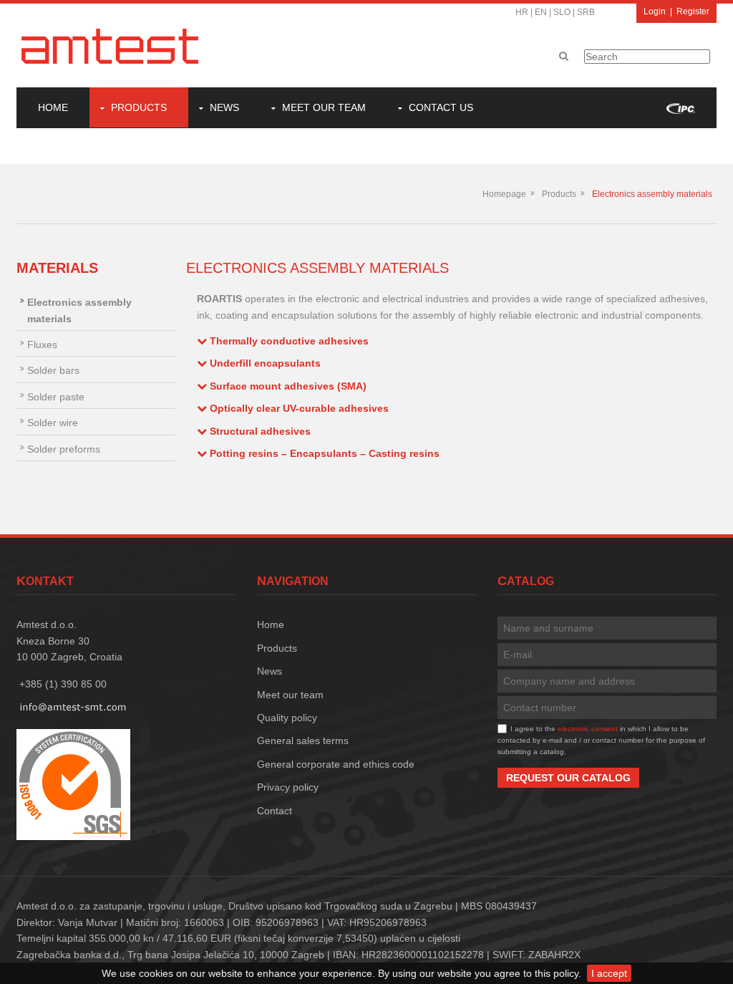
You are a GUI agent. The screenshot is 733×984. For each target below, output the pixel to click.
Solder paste (55, 396)
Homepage (504, 194)
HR (521, 12)
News (224, 107)
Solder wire (52, 422)
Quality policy (287, 717)
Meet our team (324, 107)
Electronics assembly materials (652, 194)
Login (655, 11)
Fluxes (42, 344)
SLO (562, 12)
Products (139, 107)
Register (692, 11)
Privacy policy (288, 787)
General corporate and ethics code (335, 764)
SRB (586, 12)
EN (541, 12)
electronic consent (588, 729)
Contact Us (441, 107)
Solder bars (53, 370)
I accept (609, 973)
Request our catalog (568, 777)
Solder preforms (63, 449)
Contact (274, 810)
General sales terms (303, 740)
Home (53, 107)
